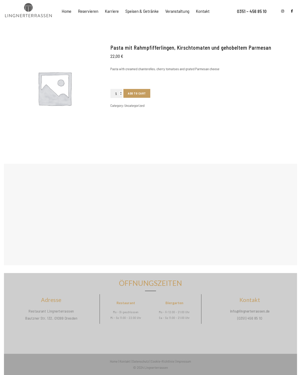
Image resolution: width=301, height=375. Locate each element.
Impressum (183, 361)
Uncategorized (134, 105)
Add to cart (137, 93)
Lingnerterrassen (156, 367)
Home (114, 361)
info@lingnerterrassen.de (250, 311)
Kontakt (125, 361)
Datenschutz (140, 361)
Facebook (292, 11)
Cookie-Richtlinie (162, 361)
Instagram (283, 11)
